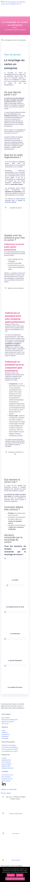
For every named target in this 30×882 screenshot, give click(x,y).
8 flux (15, 167)
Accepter (11, 875)
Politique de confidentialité (15, 879)
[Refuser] (28, 874)
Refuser (19, 875)
